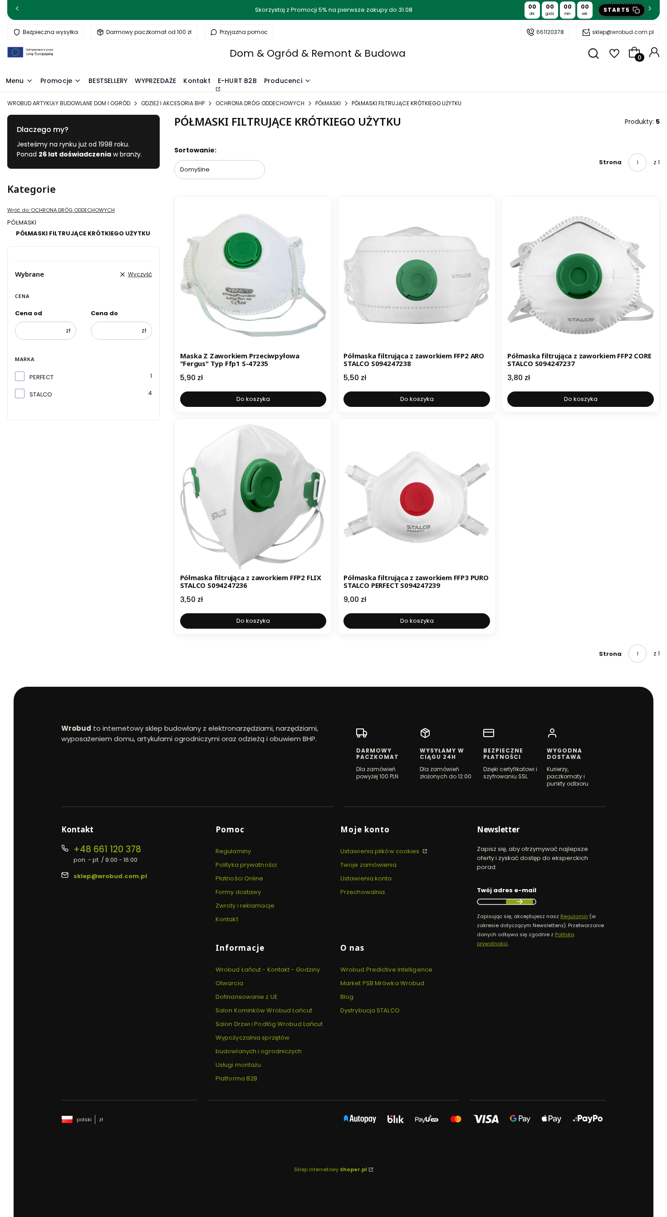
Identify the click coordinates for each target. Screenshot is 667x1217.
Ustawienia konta (366, 878)
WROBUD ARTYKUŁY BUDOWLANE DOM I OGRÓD (68, 103)
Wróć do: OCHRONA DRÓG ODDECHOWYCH (61, 210)
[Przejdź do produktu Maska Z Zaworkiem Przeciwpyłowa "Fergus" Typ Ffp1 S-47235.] (253, 275)
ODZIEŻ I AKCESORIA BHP (173, 103)
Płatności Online (240, 878)
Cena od (28, 313)
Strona (610, 162)
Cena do (104, 313)
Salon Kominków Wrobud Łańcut (264, 1010)
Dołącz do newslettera (519, 902)
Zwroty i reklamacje (245, 905)
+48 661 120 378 (107, 849)
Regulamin (574, 916)
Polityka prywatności (246, 864)
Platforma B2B (236, 1078)
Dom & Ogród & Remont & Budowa (318, 53)
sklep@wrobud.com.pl (623, 32)
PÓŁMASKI (328, 103)
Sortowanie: (195, 150)
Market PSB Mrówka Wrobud (382, 983)
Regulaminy (233, 851)
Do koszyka (253, 399)
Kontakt (227, 919)
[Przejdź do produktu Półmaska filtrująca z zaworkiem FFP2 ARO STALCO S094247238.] (416, 275)
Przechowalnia (362, 892)
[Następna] (650, 10)
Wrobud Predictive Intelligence (386, 969)
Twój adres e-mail (506, 890)
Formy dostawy (238, 892)
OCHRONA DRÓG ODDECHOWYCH (260, 103)
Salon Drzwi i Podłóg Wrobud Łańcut (269, 1024)
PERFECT (41, 377)
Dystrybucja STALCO (370, 1010)
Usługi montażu (238, 1065)
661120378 (550, 32)
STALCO (40, 394)
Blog (346, 996)
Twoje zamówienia (368, 864)
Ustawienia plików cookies (380, 851)
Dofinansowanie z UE (247, 996)
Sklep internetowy (330, 1169)
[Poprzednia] (17, 10)
